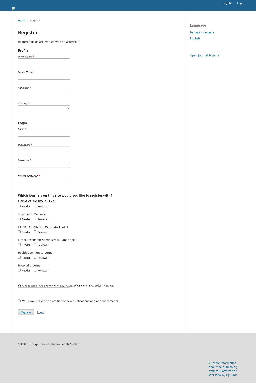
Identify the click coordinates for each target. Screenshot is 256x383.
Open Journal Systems (205, 55)
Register (228, 3)
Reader (25, 206)
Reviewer (42, 206)
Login (240, 3)
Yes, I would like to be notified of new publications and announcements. (70, 301)
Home (21, 20)
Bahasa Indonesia (202, 32)
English (195, 38)
